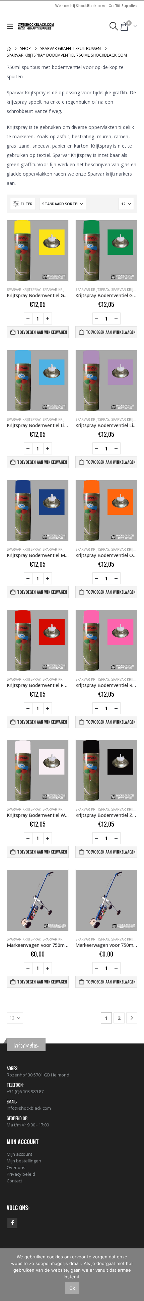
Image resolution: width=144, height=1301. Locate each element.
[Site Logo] (36, 26)
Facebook (12, 1223)
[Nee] (135, 1274)
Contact (14, 1181)
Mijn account (19, 1154)
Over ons (16, 1167)
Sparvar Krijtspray (24, 289)
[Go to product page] (37, 250)
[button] (11, 26)
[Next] (131, 1017)
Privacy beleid (21, 1174)
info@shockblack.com (29, 1108)
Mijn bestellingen (24, 1161)
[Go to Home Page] (9, 48)
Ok (72, 1288)
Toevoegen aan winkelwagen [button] (42, 332)
